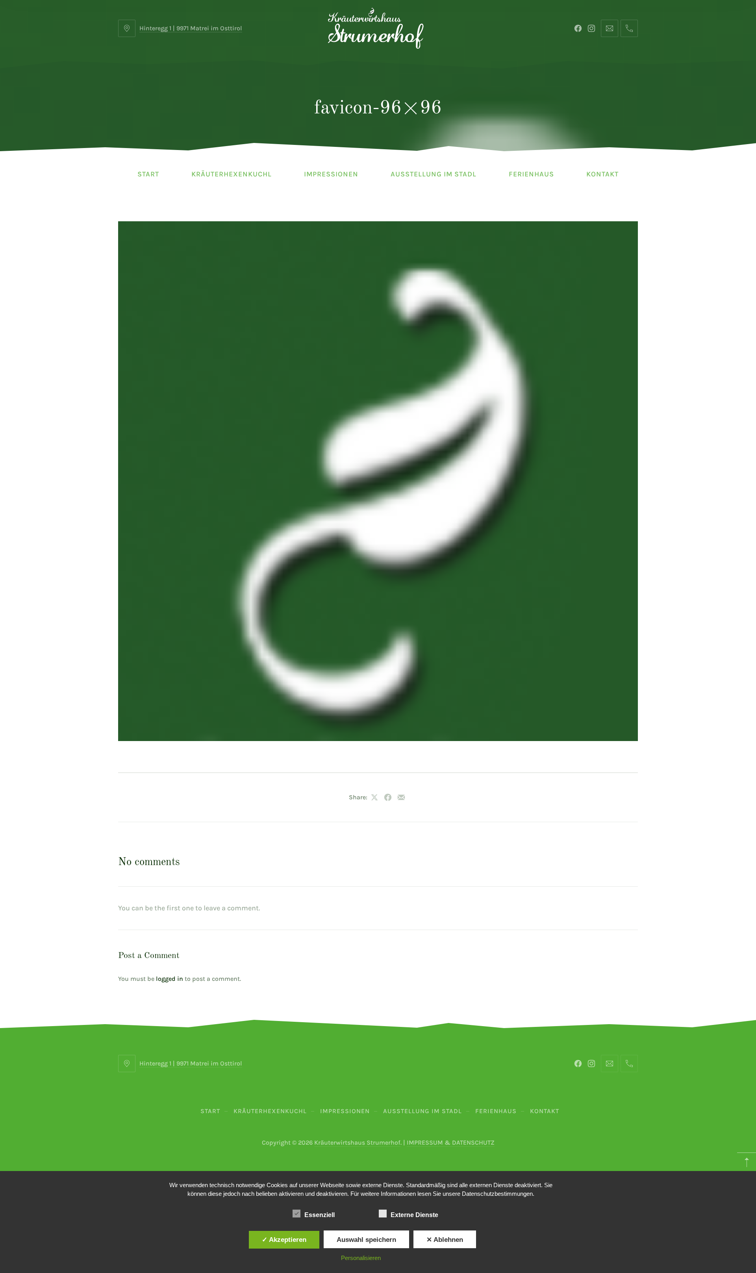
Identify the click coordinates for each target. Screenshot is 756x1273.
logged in (169, 978)
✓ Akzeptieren (284, 1239)
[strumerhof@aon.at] (609, 28)
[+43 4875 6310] (629, 28)
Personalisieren (361, 1257)
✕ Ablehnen (444, 1239)
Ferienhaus (531, 174)
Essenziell (319, 1215)
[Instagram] (591, 28)
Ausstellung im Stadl (433, 174)
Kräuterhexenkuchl (231, 174)
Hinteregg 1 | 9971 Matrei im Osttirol (190, 28)
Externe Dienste (414, 1215)
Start (148, 174)
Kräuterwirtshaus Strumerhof (357, 1142)
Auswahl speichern (366, 1239)
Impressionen (331, 174)
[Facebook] (578, 28)
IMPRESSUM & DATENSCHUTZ (451, 1142)
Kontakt (602, 174)
